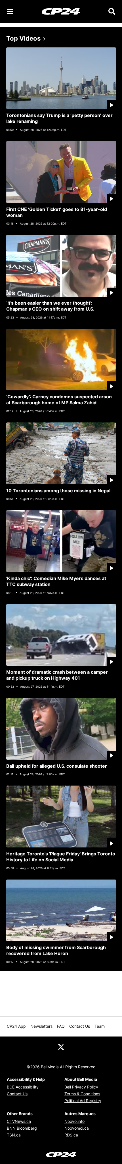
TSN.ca (14, 1134)
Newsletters (41, 1026)
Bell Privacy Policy (81, 1087)
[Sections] (10, 11)
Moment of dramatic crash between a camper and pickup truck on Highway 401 (57, 675)
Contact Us (79, 1026)
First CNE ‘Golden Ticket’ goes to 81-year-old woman (56, 212)
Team (99, 1026)
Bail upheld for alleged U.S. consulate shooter (56, 766)
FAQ (61, 1026)
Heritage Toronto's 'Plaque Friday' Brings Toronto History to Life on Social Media (60, 856)
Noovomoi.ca (76, 1128)
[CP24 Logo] (61, 11)
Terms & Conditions (82, 1093)
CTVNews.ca (19, 1121)
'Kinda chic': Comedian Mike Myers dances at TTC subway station (56, 581)
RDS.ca (71, 1134)
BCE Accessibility (23, 1087)
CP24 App (16, 1026)
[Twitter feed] (61, 1046)
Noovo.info (74, 1121)
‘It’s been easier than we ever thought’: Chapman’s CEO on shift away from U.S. (50, 306)
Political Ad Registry (82, 1100)
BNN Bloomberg (22, 1128)
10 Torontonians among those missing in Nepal (58, 490)
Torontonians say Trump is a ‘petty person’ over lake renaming (59, 118)
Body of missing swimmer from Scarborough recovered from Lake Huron (56, 950)
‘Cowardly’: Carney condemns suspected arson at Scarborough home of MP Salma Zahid (59, 399)
